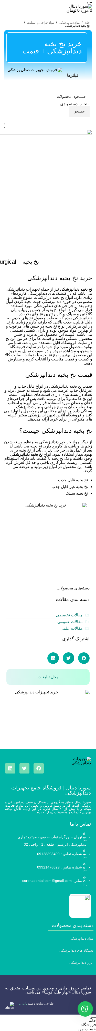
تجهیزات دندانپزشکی (22, 289)
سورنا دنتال (81, 992)
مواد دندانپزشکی (69, 22)
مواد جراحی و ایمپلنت (40, 22)
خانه (87, 22)
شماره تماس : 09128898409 (59, 854)
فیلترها (73, 75)
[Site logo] (80, 6)
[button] (84, 658)
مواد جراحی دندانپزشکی (59, 442)
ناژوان (23, 1003)
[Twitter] (24, 768)
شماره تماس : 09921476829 (59, 867)
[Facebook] (39, 768)
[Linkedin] (10, 768)
